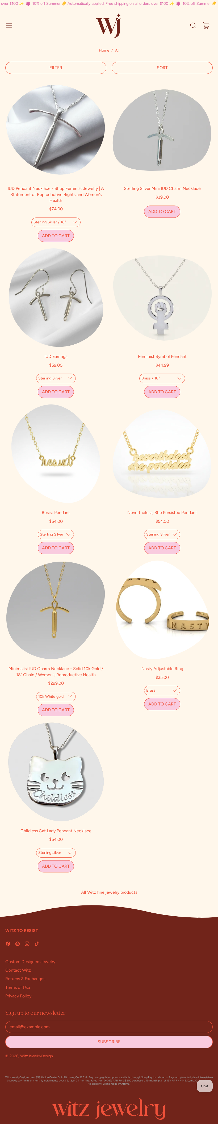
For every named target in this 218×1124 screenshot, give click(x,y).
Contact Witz (18, 970)
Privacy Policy (18, 995)
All (117, 50)
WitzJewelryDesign (36, 1056)
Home (104, 50)
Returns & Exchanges (25, 978)
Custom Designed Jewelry (30, 961)
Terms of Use (17, 987)
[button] (193, 25)
